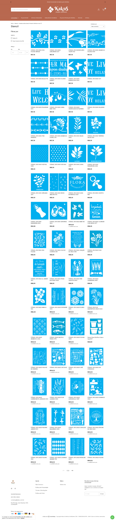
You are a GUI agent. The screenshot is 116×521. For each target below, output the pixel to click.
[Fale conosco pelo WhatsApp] (112, 517)
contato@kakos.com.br (17, 500)
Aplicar (27, 52)
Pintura (80, 18)
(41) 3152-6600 (15, 497)
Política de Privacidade (41, 487)
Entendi (22, 518)
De (11, 49)
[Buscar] (39, 10)
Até (19, 49)
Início (12, 23)
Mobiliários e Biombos (51, 18)
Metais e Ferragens (36, 18)
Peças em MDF (24, 18)
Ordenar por (94, 24)
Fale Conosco (39, 484)
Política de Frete (40, 493)
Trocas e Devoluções (41, 490)
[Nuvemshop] (49, 517)
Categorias (14, 18)
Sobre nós (63, 484)
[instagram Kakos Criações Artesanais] (11, 488)
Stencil (87, 18)
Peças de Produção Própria (67, 18)
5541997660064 (16, 494)
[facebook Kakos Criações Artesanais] (15, 488)
